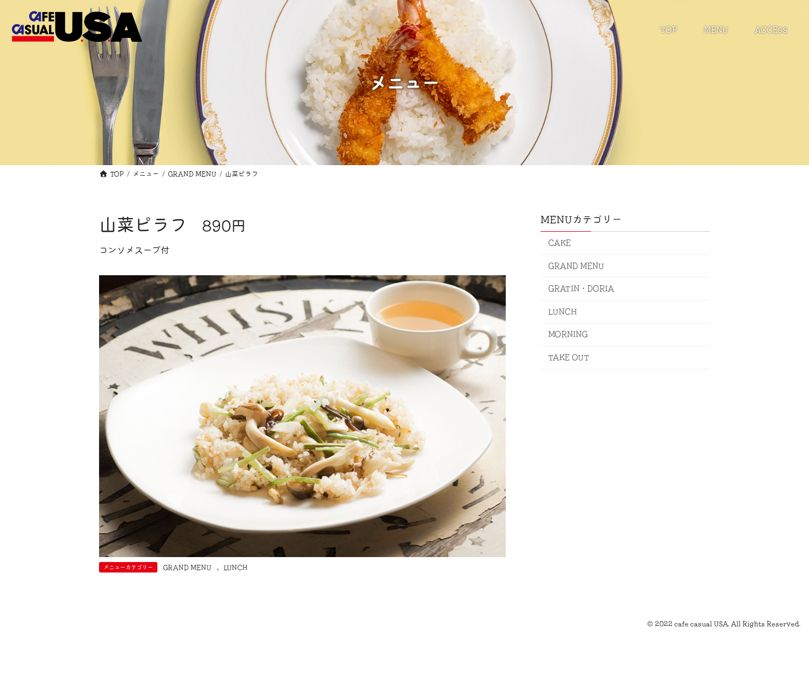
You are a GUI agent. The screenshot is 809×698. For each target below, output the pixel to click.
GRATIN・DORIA (581, 288)
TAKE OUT (568, 357)
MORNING (568, 334)
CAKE (559, 243)
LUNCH (235, 567)
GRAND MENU (187, 567)
